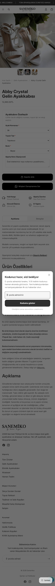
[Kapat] (49, 275)
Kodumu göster (27, 303)
